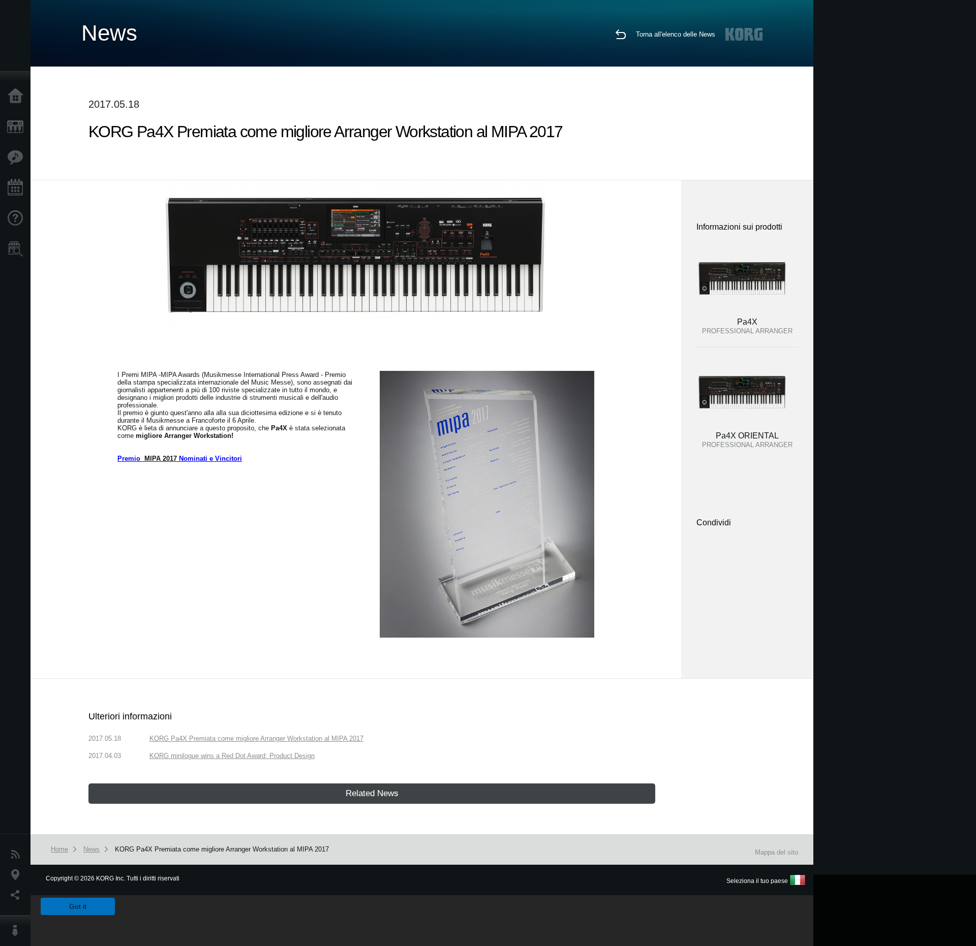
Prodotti (18, 127)
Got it (77, 906)
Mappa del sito (776, 852)
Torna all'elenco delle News (675, 34)
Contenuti (18, 157)
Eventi (18, 188)
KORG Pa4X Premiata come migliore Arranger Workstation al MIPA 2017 (256, 738)
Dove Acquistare (18, 249)
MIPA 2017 (160, 458)
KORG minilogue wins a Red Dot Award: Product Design (232, 756)
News (18, 854)
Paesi (18, 875)
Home (18, 96)
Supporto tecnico (18, 218)
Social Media (18, 895)
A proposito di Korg (18, 931)
